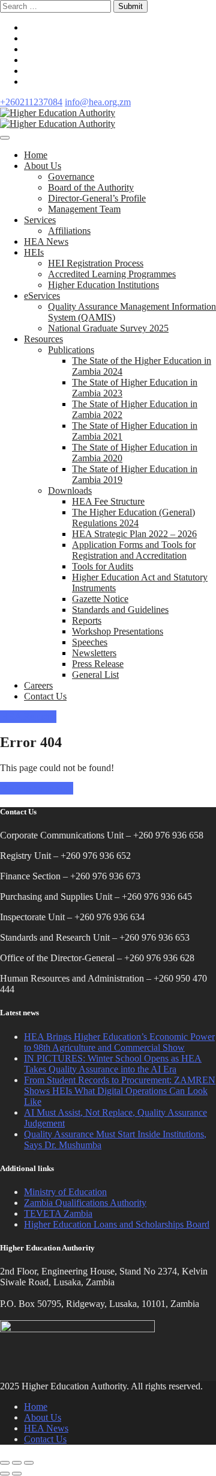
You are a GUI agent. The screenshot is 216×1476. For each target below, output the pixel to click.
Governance (71, 176)
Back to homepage (36, 788)
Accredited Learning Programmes (112, 274)
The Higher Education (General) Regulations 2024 (133, 517)
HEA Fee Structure (108, 501)
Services (40, 220)
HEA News (46, 241)
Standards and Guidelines (120, 609)
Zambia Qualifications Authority (85, 1203)
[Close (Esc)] (5, 1463)
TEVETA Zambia (58, 1213)
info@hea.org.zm (98, 102)
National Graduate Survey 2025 (108, 328)
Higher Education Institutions (103, 285)
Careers (38, 685)
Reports (86, 620)
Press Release (98, 664)
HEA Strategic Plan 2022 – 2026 (134, 534)
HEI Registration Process (95, 263)
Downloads (70, 490)
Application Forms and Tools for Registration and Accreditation (134, 550)
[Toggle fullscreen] (17, 1463)
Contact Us (45, 696)
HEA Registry (28, 717)
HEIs (34, 252)
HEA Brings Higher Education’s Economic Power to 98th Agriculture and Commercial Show (119, 1042)
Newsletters (94, 653)
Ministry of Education (65, 1192)
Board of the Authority (91, 187)
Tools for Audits (102, 566)
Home (35, 155)
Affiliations (69, 231)
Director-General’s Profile (97, 198)
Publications (71, 350)
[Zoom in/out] (29, 1463)
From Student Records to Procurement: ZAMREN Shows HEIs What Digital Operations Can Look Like (119, 1091)
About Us (42, 166)
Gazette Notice (100, 599)
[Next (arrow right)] (17, 1473)
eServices (42, 296)
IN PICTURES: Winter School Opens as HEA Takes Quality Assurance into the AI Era (113, 1063)
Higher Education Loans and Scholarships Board (116, 1224)
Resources (43, 339)
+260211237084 (31, 102)
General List (95, 674)
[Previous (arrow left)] (5, 1473)
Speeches (89, 642)
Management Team (84, 209)
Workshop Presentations (117, 631)
